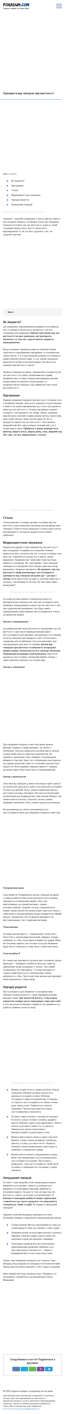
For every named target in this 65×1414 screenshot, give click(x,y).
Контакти (7, 1409)
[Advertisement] (32, 50)
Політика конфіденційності (26, 1409)
